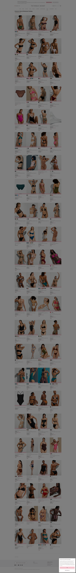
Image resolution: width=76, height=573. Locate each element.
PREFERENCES (67, 570)
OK (67, 567)
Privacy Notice (68, 564)
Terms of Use (72, 564)
